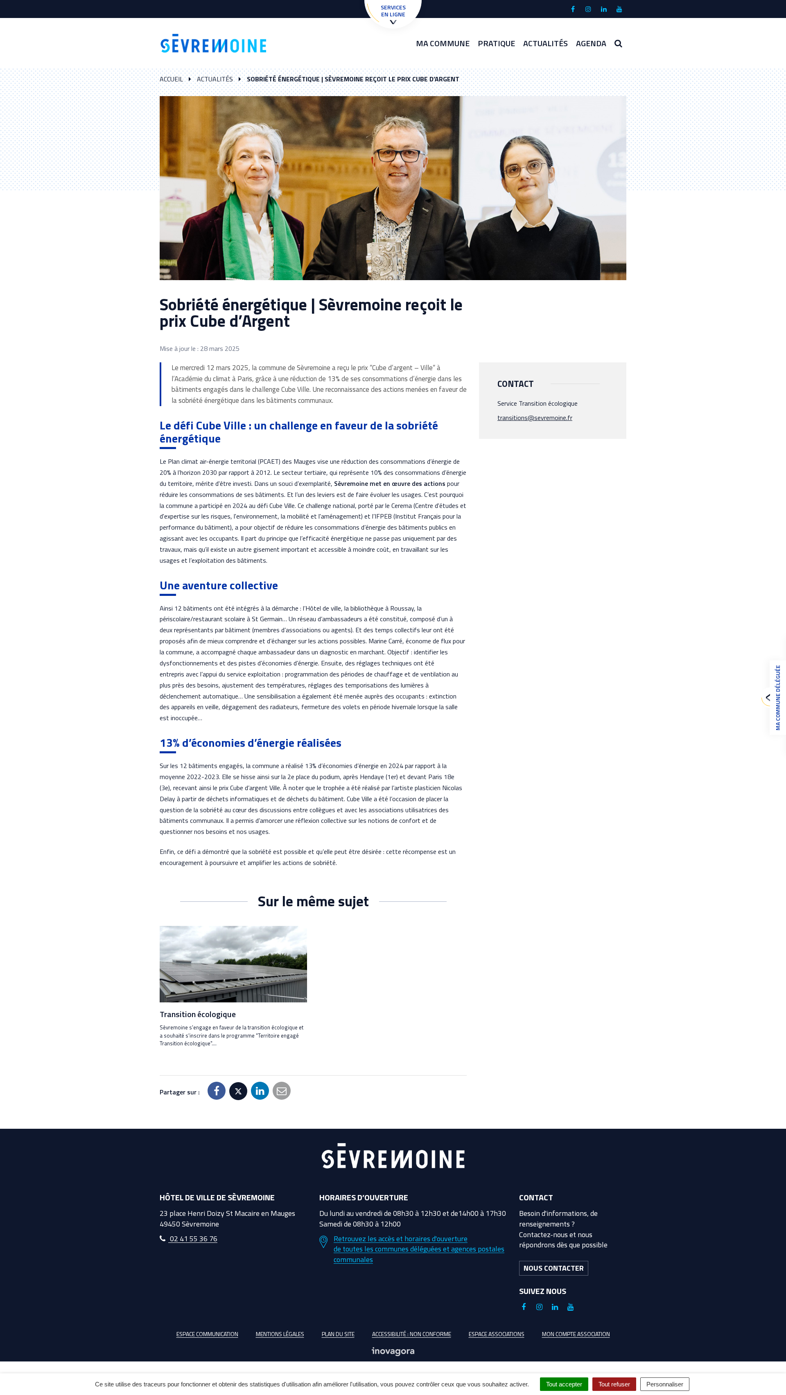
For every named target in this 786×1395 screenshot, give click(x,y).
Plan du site (338, 1334)
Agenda (591, 43)
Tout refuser (614, 1384)
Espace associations (496, 1334)
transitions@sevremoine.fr (534, 417)
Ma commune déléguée (777, 697)
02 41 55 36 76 (192, 1238)
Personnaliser (664, 1384)
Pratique (496, 43)
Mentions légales (280, 1334)
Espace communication (207, 1334)
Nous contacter (554, 1268)
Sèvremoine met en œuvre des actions (389, 483)
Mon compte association (576, 1334)
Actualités (545, 43)
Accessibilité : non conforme (411, 1334)
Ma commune (443, 43)
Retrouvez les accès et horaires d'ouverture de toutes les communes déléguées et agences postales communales (419, 1249)
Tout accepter (564, 1384)
